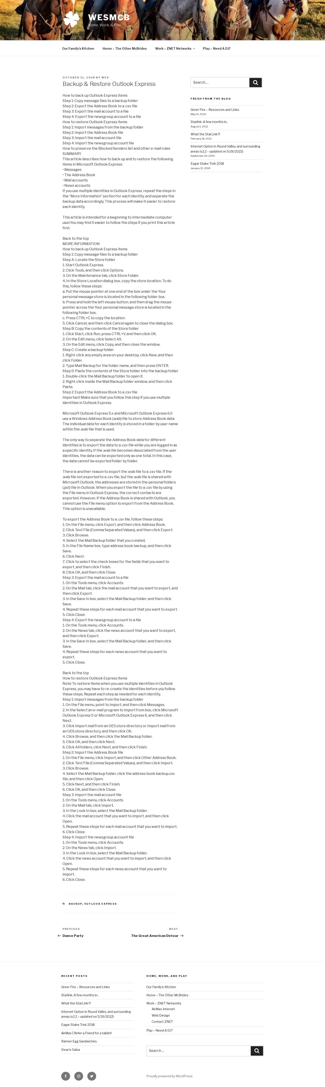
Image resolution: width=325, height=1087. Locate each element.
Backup (75, 903)
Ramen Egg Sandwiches (79, 1041)
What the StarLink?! (205, 134)
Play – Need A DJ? (216, 48)
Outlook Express (100, 903)
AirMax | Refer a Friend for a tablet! (86, 1033)
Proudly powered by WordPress (169, 1076)
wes (105, 77)
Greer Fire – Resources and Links (215, 109)
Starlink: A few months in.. (209, 122)
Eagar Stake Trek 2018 (207, 163)
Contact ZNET (162, 1021)
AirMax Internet (163, 1009)
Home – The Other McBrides (125, 48)
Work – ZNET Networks (173, 48)
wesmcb (109, 17)
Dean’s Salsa (70, 1049)
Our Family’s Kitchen (78, 48)
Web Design (161, 1015)
